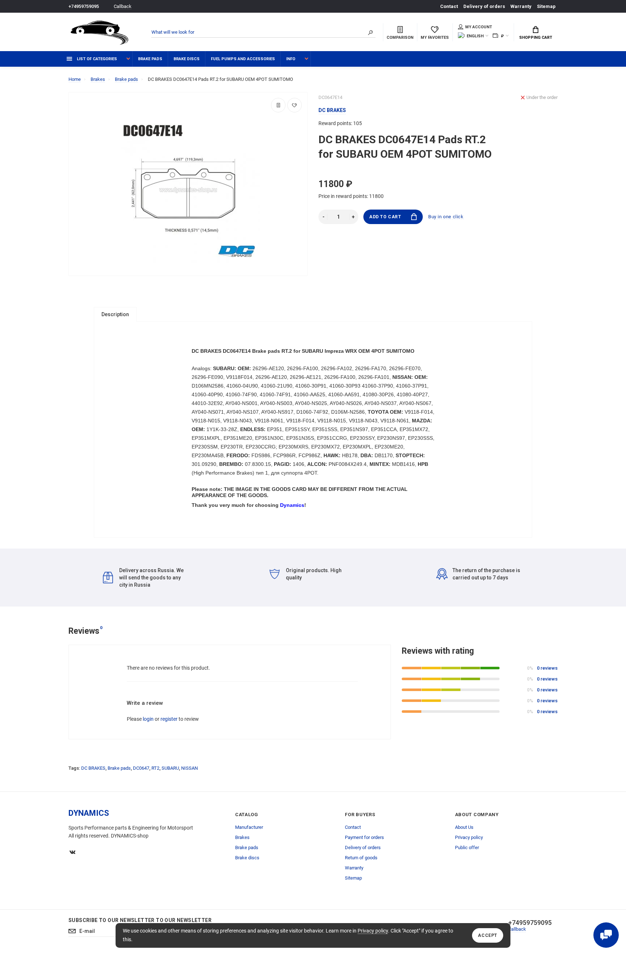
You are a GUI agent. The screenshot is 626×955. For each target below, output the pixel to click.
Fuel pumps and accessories (243, 59)
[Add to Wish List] (294, 105)
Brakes (242, 837)
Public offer (467, 847)
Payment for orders (364, 837)
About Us (464, 827)
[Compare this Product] (278, 105)
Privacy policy (373, 931)
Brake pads (150, 59)
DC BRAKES (93, 768)
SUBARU (170, 768)
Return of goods (361, 857)
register (169, 719)
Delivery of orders (484, 6)
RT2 (155, 768)
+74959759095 (83, 6)
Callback (123, 6)
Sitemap (546, 6)
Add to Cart (385, 216)
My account (478, 27)
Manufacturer (249, 827)
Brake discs (187, 59)
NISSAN (189, 768)
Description (115, 314)
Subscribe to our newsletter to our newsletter (140, 920)
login (148, 719)
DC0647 (141, 768)
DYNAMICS (88, 813)
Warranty (520, 6)
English (475, 36)
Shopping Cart (535, 37)
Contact (449, 6)
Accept (487, 935)
